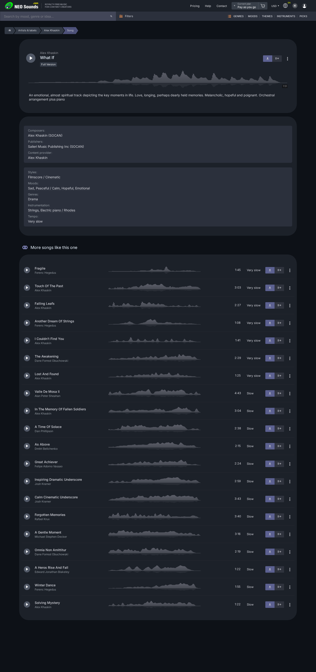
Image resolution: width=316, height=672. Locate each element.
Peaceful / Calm (48, 188)
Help (208, 6)
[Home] (9, 30)
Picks (303, 16)
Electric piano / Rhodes (57, 210)
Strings (33, 210)
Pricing (194, 6)
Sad (31, 188)
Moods (252, 16)
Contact (222, 6)
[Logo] (21, 5)
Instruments (286, 16)
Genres (238, 16)
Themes (267, 16)
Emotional (82, 188)
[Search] (111, 16)
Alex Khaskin (37, 158)
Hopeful (67, 188)
